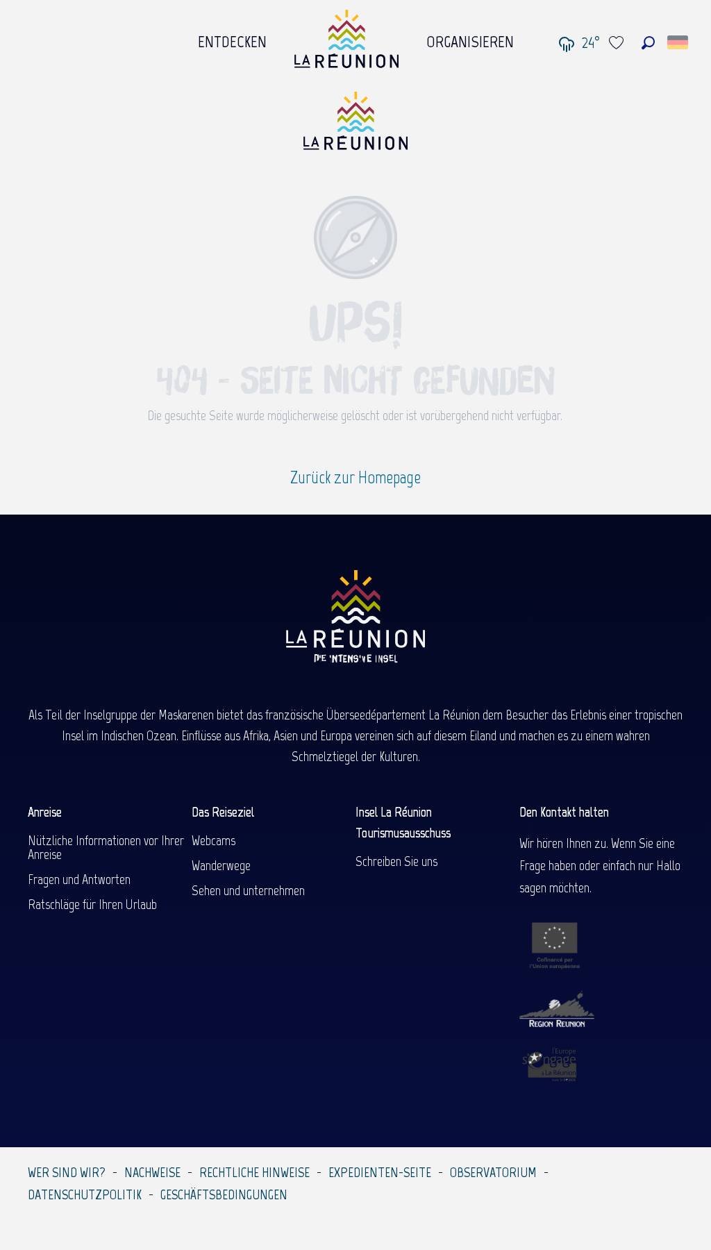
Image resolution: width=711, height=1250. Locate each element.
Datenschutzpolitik (85, 1194)
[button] (648, 43)
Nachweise (152, 1172)
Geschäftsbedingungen (223, 1194)
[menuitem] (232, 38)
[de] (678, 42)
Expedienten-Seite (379, 1172)
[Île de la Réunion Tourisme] (355, 126)
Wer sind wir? (67, 1172)
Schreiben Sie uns (396, 861)
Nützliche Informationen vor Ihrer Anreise (106, 847)
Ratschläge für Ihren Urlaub (92, 904)
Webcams (213, 840)
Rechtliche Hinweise (254, 1172)
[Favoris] (618, 42)
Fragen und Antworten (79, 879)
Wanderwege (221, 865)
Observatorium (493, 1172)
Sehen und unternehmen (248, 890)
